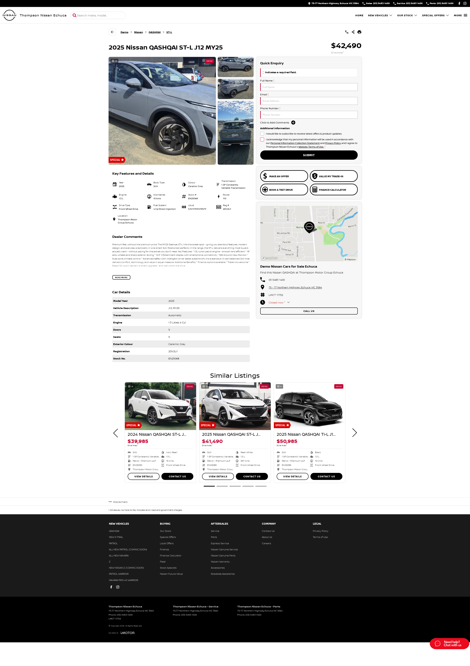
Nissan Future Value (171, 573)
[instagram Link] (465, 3)
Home (359, 15)
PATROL (113, 543)
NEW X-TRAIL (116, 537)
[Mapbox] (270, 258)
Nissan (138, 32)
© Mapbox (350, 259)
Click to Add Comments (274, 122)
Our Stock (405, 15)
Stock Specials (168, 567)
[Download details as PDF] (359, 32)
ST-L (169, 32)
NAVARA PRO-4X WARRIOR (123, 580)
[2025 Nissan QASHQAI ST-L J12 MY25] (235, 406)
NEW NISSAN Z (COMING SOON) (126, 567)
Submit (309, 155)
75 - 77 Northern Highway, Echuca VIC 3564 (295, 287)
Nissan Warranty (220, 561)
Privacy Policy (333, 143)
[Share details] (353, 32)
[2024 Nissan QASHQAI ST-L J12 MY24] (160, 406)
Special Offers (433, 15)
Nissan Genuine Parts (223, 555)
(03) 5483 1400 (125, 614)
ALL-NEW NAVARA (119, 555)
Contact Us (177, 476)
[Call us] (347, 32)
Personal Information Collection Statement (295, 143)
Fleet (163, 561)
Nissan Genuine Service (224, 549)
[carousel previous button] (116, 432)
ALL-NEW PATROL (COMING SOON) (128, 549)
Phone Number (270, 108)
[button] (181, 111)
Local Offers (167, 543)
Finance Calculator (170, 555)
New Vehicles (378, 15)
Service (215, 531)
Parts (214, 537)
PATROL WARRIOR (119, 573)
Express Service (220, 543)
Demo (124, 32)
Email (264, 94)
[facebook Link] (459, 3)
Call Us (309, 311)
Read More (121, 277)
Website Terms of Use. (311, 146)
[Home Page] (9, 15)
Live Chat (449, 644)
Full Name (267, 80)
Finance (164, 549)
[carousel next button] (354, 432)
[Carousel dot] (209, 486)
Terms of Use (320, 537)
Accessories (218, 567)
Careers (266, 543)
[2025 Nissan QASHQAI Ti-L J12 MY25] (309, 406)
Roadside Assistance (223, 573)
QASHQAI (155, 32)
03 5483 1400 (277, 279)
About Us (267, 537)
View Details (143, 476)
